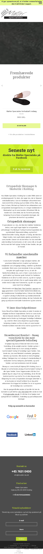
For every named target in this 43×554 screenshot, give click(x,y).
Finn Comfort (27, 288)
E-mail (21, 521)
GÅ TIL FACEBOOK (22, 169)
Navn (21, 529)
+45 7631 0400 (23, 392)
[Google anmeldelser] (12, 417)
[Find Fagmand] (31, 417)
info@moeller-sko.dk (12, 394)
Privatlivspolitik (24, 546)
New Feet (18, 288)
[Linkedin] (30, 435)
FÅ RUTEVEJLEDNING (22, 495)
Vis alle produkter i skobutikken (22, 134)
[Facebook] (12, 435)
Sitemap (33, 546)
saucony (35, 288)
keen (3, 291)
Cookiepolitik (13, 546)
